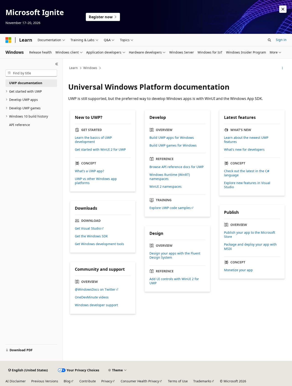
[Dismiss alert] (283, 9)
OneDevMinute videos (92, 297)
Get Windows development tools (99, 244)
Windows (90, 68)
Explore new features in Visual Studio (247, 185)
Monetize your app (238, 270)
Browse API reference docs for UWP (176, 167)
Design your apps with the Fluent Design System (174, 255)
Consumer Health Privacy (140, 381)
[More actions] (283, 68)
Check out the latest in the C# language (246, 173)
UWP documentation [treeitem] (25, 83)
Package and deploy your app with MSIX (250, 246)
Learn (73, 68)
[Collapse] (57, 64)
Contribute (87, 381)
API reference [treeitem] (19, 125)
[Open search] (269, 40)
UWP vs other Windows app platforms (96, 181)
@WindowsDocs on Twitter (95, 289)
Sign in (281, 40)
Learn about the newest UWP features (246, 140)
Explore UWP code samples (170, 208)
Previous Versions (44, 381)
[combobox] (31, 73)
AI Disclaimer (15, 381)
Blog (67, 381)
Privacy (106, 381)
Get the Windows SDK (91, 236)
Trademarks (202, 381)
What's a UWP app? (89, 171)
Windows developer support (96, 305)
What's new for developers (244, 149)
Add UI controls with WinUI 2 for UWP (174, 281)
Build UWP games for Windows (173, 145)
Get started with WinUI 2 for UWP (100, 149)
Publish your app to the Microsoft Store (249, 235)
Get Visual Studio (88, 228)
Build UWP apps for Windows (171, 138)
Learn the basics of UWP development (93, 140)
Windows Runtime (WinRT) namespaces (169, 177)
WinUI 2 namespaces (165, 187)
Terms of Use (178, 381)
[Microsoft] (8, 40)
